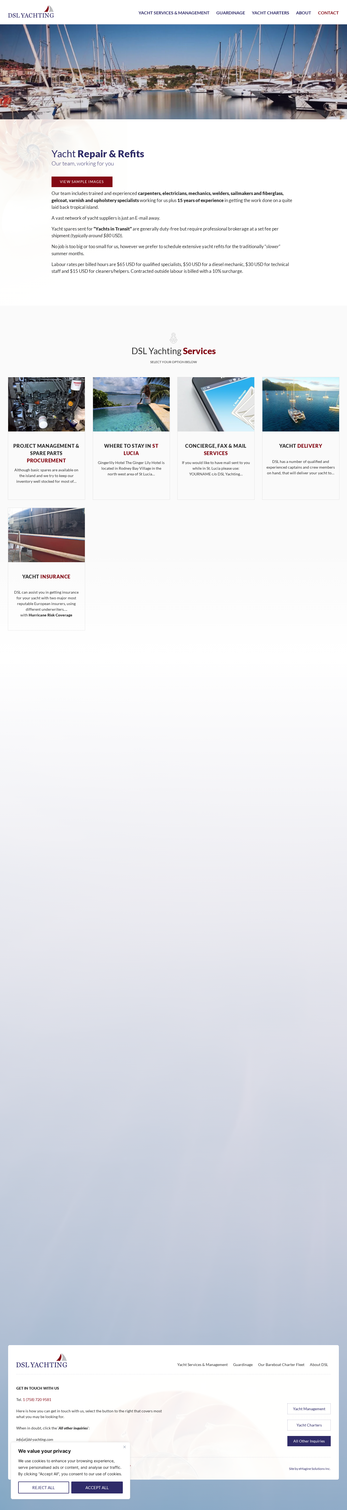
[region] (70, 1470)
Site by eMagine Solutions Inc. (310, 1469)
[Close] (124, 1447)
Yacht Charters (270, 12)
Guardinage (230, 12)
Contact (328, 12)
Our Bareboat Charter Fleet (281, 1364)
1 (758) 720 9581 (37, 1399)
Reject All (43, 1487)
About (303, 12)
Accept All (97, 1487)
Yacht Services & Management (174, 12)
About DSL (319, 1364)
